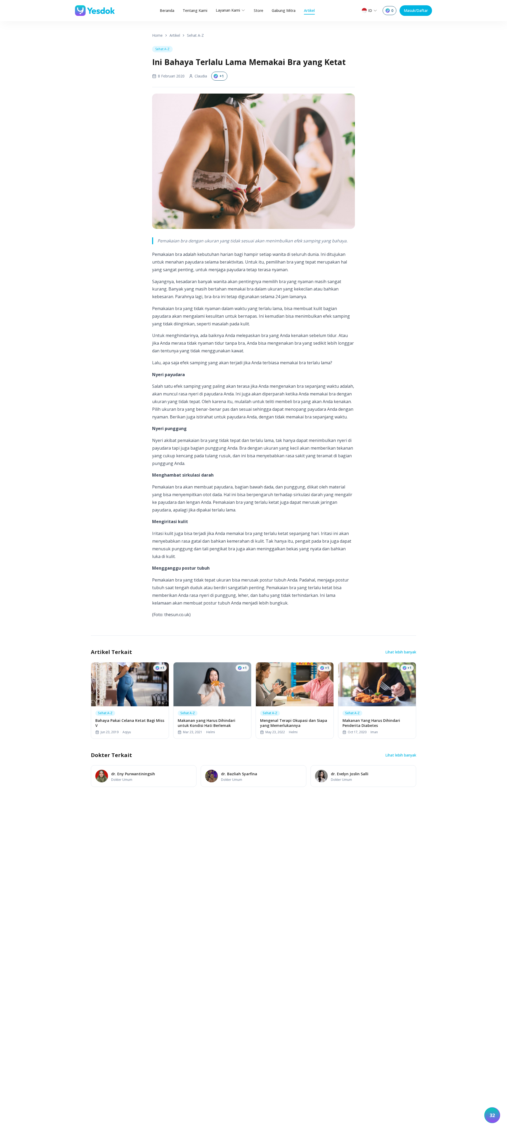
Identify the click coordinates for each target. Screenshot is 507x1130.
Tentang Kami (195, 10)
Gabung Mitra (283, 10)
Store (258, 10)
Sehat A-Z (195, 35)
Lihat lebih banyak (400, 651)
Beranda (167, 10)
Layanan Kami (228, 10)
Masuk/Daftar (416, 10)
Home (157, 35)
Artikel (309, 10)
